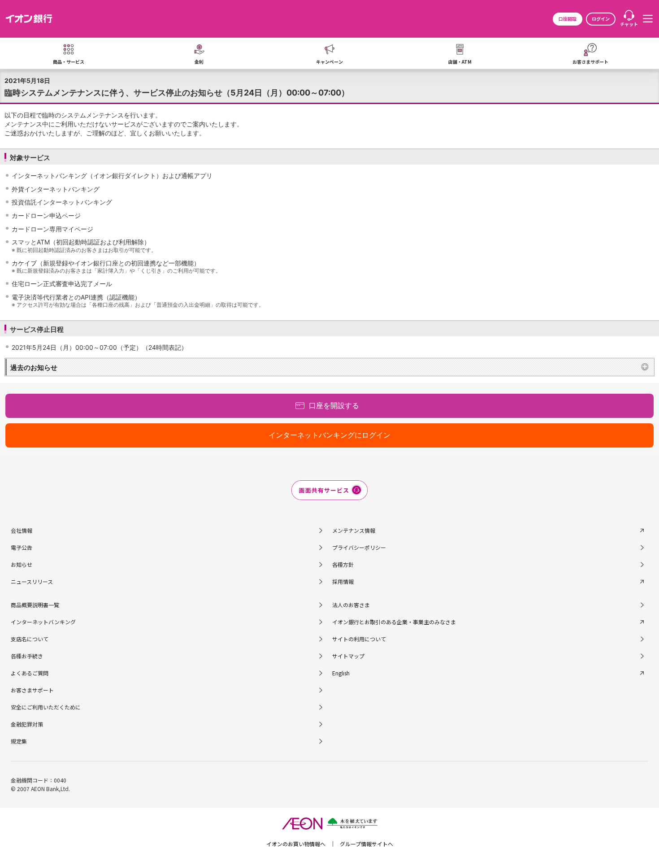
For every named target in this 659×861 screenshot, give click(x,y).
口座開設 (568, 18)
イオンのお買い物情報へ (295, 844)
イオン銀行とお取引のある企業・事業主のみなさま (394, 622)
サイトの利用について (359, 639)
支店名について (29, 639)
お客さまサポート (32, 690)
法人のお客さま (351, 605)
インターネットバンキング (43, 622)
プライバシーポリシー (359, 547)
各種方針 (343, 564)
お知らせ (21, 564)
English (341, 673)
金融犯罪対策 (27, 724)
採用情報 (343, 581)
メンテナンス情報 (353, 530)
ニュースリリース (32, 581)
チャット (629, 24)
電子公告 (21, 547)
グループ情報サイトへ (366, 844)
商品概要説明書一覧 (35, 605)
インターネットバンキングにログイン (329, 434)
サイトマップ (348, 656)
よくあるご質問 (29, 673)
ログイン (601, 18)
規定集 (19, 741)
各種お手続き (27, 656)
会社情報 (21, 530)
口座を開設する (334, 405)
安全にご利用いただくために (46, 707)
